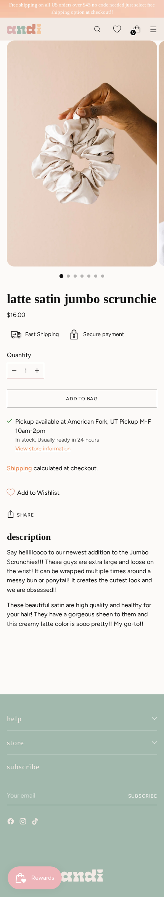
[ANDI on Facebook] (11, 822)
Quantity (19, 355)
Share (25, 515)
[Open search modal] (97, 29)
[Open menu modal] (153, 29)
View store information (43, 448)
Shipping (19, 468)
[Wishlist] (117, 29)
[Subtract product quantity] (37, 371)
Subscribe (143, 796)
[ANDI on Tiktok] (35, 822)
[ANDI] (24, 29)
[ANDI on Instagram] (23, 822)
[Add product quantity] (14, 371)
